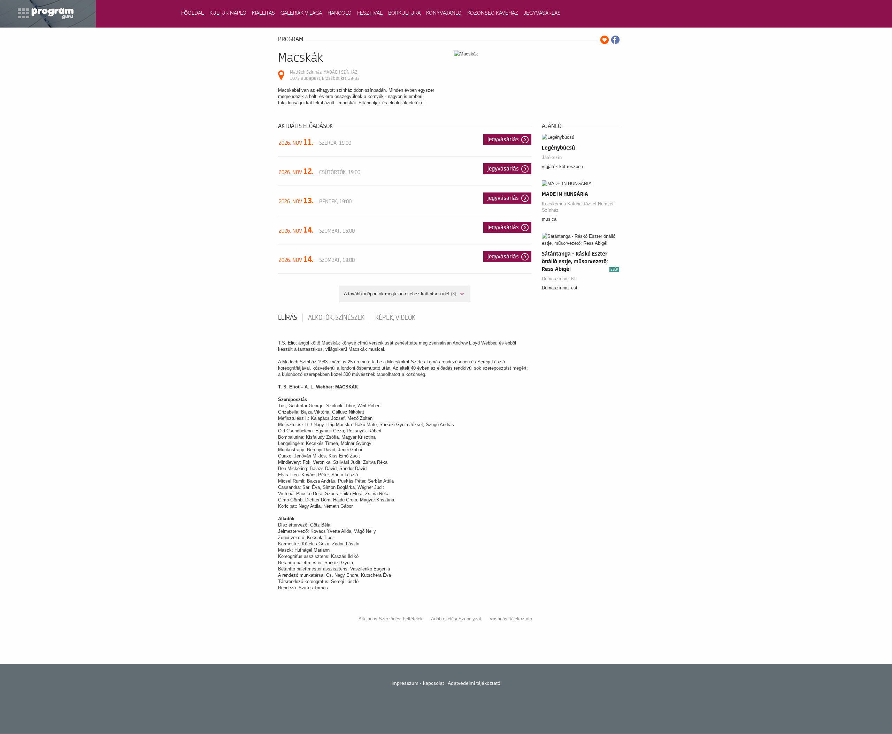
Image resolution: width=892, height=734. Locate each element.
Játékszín (552, 157)
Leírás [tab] (287, 317)
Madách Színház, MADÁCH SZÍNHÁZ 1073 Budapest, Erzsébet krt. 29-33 (325, 75)
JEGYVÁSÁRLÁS (542, 13)
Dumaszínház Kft (559, 278)
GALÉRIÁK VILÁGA (301, 13)
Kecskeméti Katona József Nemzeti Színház (578, 207)
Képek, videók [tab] (395, 317)
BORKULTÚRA (404, 13)
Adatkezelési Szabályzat (456, 618)
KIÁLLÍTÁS (263, 13)
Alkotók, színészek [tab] (336, 317)
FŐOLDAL (192, 13)
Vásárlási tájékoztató (511, 618)
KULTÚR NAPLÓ (227, 13)
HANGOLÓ (340, 13)
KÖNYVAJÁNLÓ (444, 13)
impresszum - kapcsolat (418, 683)
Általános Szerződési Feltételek (391, 618)
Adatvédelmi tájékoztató (474, 683)
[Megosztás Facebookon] (615, 40)
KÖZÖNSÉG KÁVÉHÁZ (492, 13)
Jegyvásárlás (503, 139)
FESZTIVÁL (370, 13)
